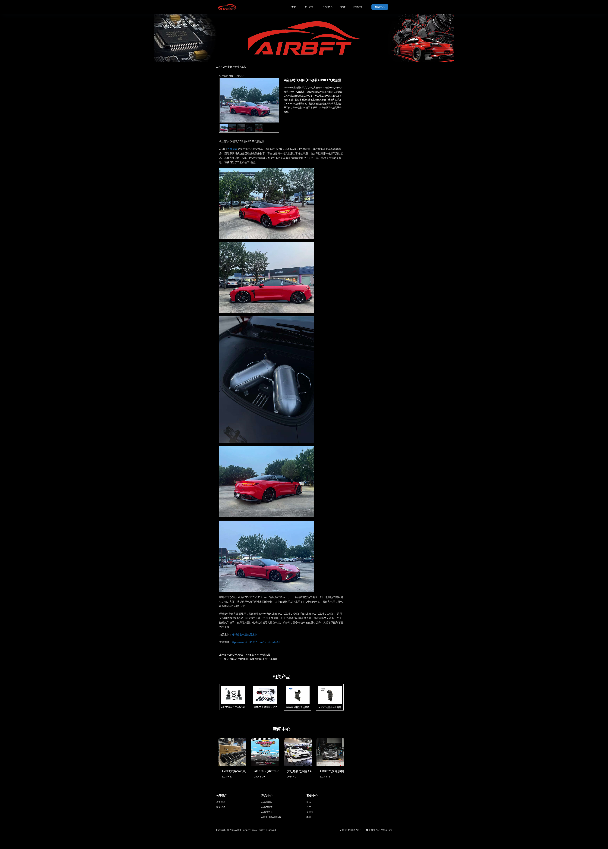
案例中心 (380, 7)
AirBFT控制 (266, 802)
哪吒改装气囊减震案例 (244, 634)
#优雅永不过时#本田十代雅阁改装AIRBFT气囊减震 (252, 658)
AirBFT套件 (266, 812)
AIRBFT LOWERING (271, 816)
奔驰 (308, 802)
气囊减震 (232, 149)
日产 (308, 807)
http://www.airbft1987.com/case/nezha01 (255, 642)
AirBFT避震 (266, 807)
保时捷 (309, 812)
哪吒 (236, 66)
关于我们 (309, 7)
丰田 (308, 816)
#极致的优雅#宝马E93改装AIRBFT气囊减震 (248, 654)
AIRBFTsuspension (245, 829)
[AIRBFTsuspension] (228, 7)
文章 (342, 7)
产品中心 (327, 7)
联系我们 (358, 7)
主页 (218, 66)
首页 (293, 7)
